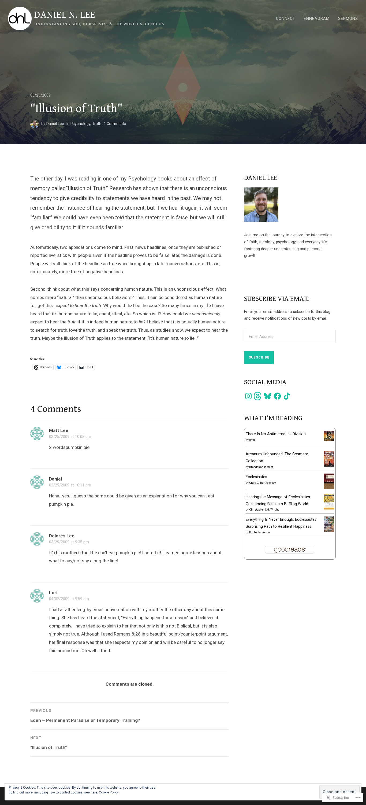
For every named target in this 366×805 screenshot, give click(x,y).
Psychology (80, 123)
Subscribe (259, 357)
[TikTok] (287, 396)
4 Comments (114, 123)
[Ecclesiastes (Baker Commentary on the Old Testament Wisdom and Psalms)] (329, 488)
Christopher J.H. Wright (264, 509)
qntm (252, 439)
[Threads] (258, 396)
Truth (96, 123)
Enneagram (317, 18)
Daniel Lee (55, 123)
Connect (285, 18)
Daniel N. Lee (64, 14)
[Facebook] (277, 396)
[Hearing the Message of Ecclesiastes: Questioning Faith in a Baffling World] (329, 508)
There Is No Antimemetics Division (276, 434)
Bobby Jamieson (259, 532)
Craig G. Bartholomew (263, 482)
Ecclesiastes (256, 477)
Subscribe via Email (276, 299)
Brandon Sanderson (261, 467)
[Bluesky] (267, 396)
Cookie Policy (109, 792)
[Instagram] (248, 396)
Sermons (348, 18)
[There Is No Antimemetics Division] (329, 440)
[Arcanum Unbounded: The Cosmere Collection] (329, 465)
